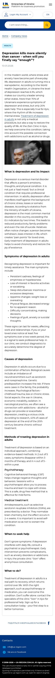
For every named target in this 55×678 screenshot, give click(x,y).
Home (5, 36)
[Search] (47, 24)
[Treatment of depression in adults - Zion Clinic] (27, 152)
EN (47, 15)
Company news (19, 36)
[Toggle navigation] (50, 4)
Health (7, 45)
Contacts (7, 640)
